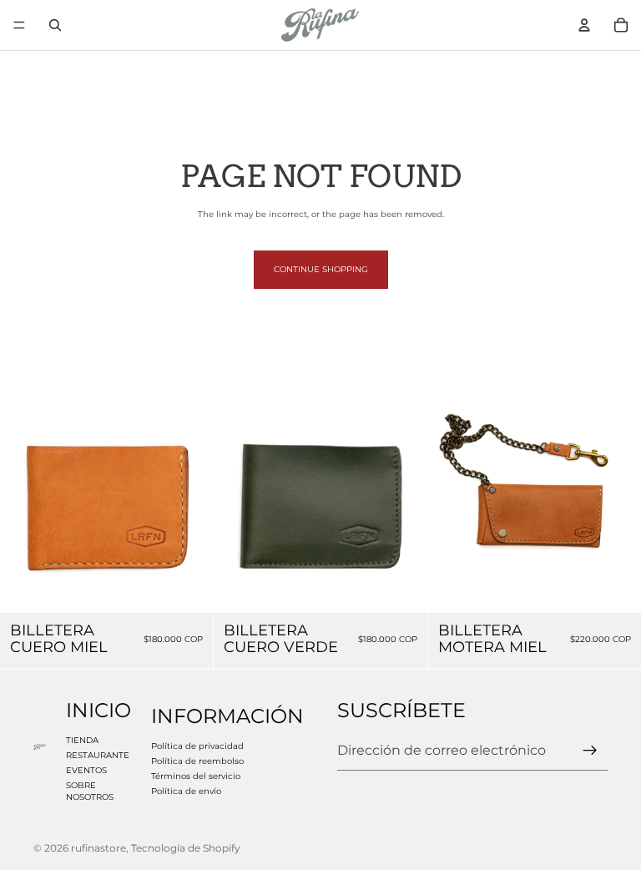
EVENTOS (86, 770)
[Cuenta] (584, 25)
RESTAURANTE (97, 755)
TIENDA (82, 740)
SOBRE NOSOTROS (90, 791)
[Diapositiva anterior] (25, 506)
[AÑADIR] (188, 587)
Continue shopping (321, 269)
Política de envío (186, 791)
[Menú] (19, 25)
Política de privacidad (197, 746)
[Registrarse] (590, 751)
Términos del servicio (195, 776)
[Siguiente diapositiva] (188, 506)
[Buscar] (55, 25)
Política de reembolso (197, 761)
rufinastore (98, 848)
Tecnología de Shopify (185, 848)
